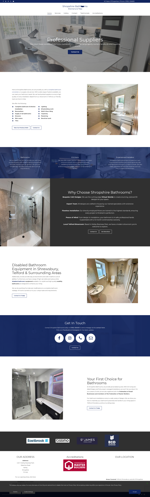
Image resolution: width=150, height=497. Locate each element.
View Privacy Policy (116, 485)
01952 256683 (74, 327)
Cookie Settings (28, 491)
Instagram (76, 330)
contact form (100, 327)
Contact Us (75, 51)
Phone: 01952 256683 (127, 1)
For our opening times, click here (25, 477)
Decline (15, 491)
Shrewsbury (125, 479)
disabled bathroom (18, 281)
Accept (135, 491)
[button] (21, 128)
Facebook (66, 330)
